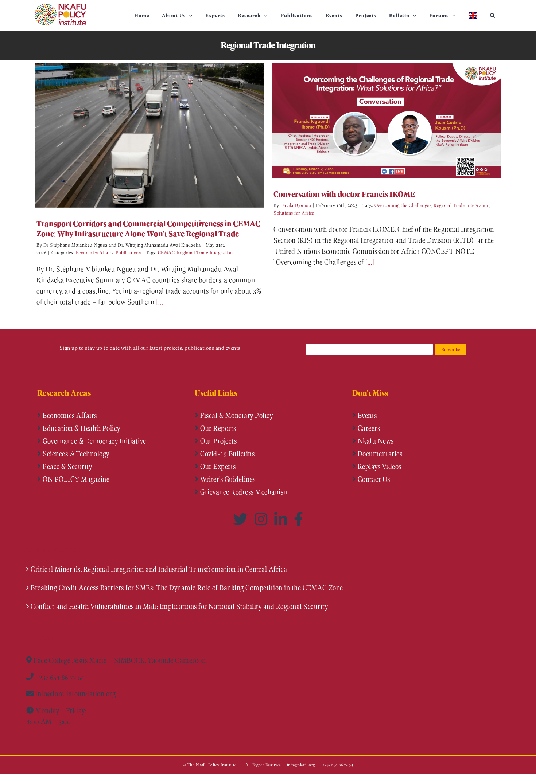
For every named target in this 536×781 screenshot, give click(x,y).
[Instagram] (262, 519)
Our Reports (217, 428)
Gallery (160, 135)
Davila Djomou (295, 205)
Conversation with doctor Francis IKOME (376, 121)
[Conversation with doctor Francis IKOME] (386, 120)
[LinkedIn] (282, 519)
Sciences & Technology (75, 453)
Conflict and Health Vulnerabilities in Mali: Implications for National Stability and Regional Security (179, 606)
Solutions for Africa (293, 212)
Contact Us (373, 479)
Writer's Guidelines (227, 479)
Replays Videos (378, 466)
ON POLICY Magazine (75, 479)
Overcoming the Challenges (403, 205)
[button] (492, 15)
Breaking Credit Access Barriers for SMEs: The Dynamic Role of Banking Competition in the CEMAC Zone (187, 587)
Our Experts (217, 466)
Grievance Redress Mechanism (244, 491)
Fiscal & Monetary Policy (236, 415)
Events (366, 415)
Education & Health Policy (80, 428)
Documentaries (379, 453)
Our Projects (218, 440)
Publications (128, 252)
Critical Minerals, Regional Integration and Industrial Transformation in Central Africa (159, 569)
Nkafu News (375, 440)
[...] (160, 301)
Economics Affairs (95, 252)
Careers (368, 428)
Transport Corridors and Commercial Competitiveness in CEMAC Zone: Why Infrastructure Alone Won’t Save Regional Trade (139, 135)
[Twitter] (242, 519)
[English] (472, 15)
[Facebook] (298, 519)
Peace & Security (66, 466)
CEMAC (166, 252)
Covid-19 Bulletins (227, 453)
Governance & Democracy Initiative (93, 440)
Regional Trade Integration (205, 252)
